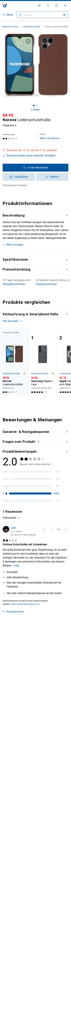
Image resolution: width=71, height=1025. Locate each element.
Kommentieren (15, 611)
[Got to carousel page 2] (36, 105)
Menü (10, 14)
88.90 (8, 115)
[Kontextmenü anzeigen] (44, 529)
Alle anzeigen (10, 321)
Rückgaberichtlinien (14, 284)
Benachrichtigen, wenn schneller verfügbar (31, 155)
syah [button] (13, 527)
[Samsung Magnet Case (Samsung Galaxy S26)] (42, 361)
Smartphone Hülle (31, 26)
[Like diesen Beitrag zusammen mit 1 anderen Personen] (51, 529)
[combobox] (11, 518)
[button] (35, 150)
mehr (16, 565)
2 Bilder (35, 109)
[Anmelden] (48, 5)
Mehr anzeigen (14, 244)
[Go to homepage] (5, 5)
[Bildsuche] (64, 15)
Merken (54, 176)
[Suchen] (20, 15)
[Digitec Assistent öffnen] (56, 5)
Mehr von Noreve (49, 136)
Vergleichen (21, 176)
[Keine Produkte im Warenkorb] (65, 5)
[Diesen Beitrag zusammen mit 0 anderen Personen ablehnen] (65, 529)
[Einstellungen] (39, 5)
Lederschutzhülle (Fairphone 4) (25, 604)
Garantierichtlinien (46, 284)
